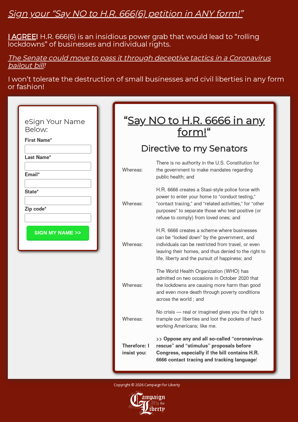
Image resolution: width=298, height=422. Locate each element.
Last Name (38, 156)
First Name (38, 139)
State (32, 191)
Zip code (36, 208)
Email (32, 174)
